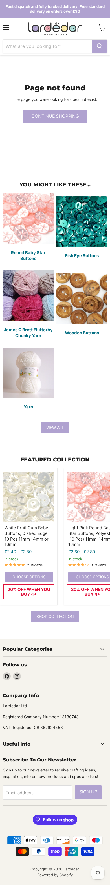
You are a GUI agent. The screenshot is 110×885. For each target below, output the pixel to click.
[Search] (99, 46)
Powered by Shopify (55, 875)
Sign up (88, 792)
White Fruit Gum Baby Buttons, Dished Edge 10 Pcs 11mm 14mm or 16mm (27, 536)
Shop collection (55, 616)
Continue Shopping (55, 116)
